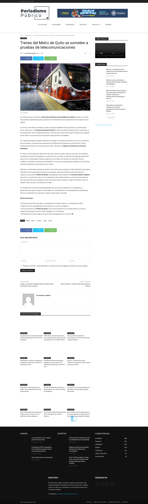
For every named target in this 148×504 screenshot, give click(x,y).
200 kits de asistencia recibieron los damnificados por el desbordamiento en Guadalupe (55, 389)
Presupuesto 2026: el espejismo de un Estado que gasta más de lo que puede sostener (42, 449)
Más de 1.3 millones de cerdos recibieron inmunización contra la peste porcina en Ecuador (78, 362)
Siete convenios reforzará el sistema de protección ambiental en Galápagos (116, 82)
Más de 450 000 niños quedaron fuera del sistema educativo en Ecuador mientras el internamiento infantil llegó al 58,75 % (116, 94)
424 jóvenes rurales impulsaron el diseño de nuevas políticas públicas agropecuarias (30, 389)
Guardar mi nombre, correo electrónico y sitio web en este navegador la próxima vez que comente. (55, 266)
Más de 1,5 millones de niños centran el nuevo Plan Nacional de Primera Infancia (117, 71)
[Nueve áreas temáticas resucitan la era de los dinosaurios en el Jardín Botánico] (55, 402)
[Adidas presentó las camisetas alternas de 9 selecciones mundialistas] (62, 449)
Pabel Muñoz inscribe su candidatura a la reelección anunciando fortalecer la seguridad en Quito (31, 362)
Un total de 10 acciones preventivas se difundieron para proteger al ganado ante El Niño (78, 389)
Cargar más (111, 117)
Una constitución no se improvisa (42, 457)
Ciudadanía (28, 35)
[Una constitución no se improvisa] (25, 460)
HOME (27, 220)
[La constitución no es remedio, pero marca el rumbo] (25, 440)
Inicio (21, 35)
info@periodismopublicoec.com (67, 494)
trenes (50, 220)
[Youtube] (126, 1)
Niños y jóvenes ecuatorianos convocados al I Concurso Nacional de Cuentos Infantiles (78, 338)
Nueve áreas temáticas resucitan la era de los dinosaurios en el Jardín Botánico (55, 414)
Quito (44, 220)
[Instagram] (121, 1)
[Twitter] (124, 1)
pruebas (39, 220)
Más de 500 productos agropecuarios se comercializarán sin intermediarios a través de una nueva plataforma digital (78, 414)
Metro (33, 220)
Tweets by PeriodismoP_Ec (104, 125)
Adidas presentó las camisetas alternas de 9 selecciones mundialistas (79, 449)
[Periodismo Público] (21, 53)
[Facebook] (118, 1)
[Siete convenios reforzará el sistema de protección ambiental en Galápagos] (100, 82)
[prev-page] (21, 420)
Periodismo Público (30, 53)
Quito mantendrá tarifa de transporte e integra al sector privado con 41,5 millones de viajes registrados (31, 414)
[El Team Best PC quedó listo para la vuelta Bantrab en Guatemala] (62, 440)
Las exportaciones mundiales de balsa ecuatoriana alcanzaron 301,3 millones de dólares (31, 338)
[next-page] (24, 420)
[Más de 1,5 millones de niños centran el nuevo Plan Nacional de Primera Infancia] (100, 72)
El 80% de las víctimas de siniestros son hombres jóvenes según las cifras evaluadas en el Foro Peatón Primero (55, 338)
